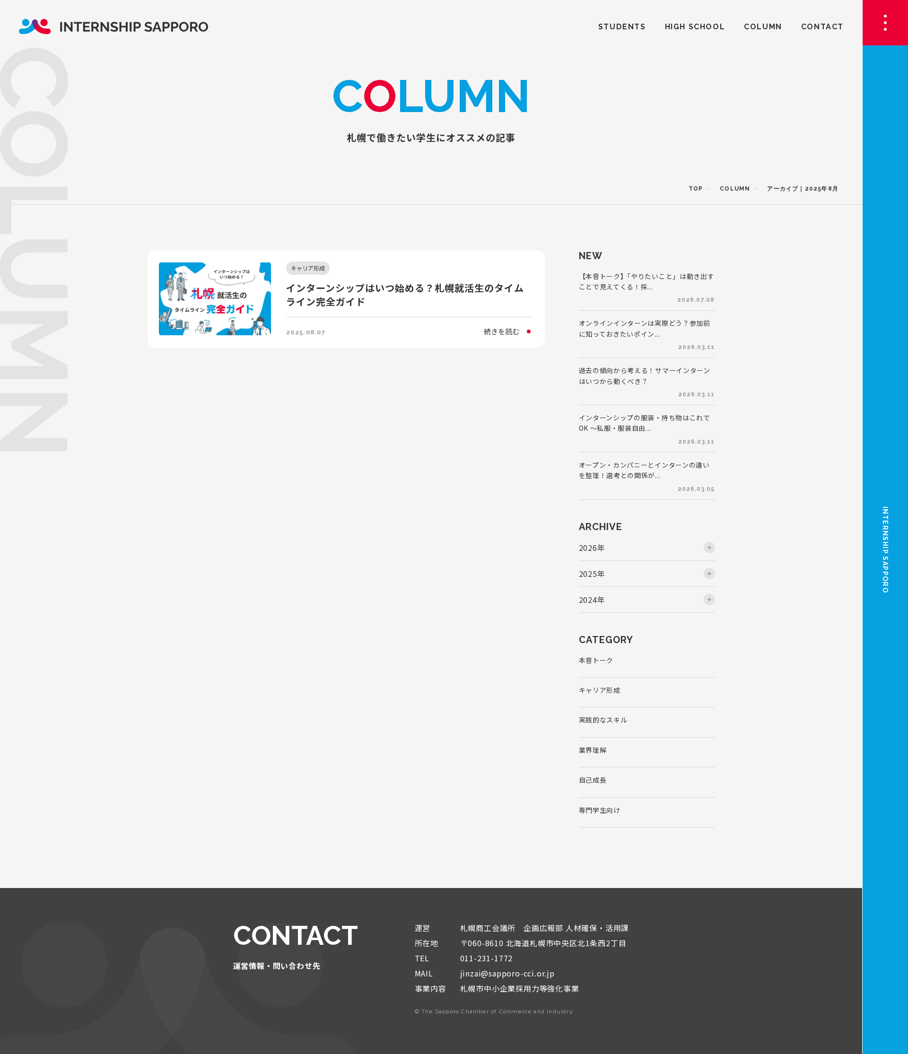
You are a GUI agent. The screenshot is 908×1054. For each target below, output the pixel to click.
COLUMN (763, 26)
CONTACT (822, 26)
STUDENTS (622, 26)
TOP (696, 188)
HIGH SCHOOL (695, 26)
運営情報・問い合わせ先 (277, 965)
